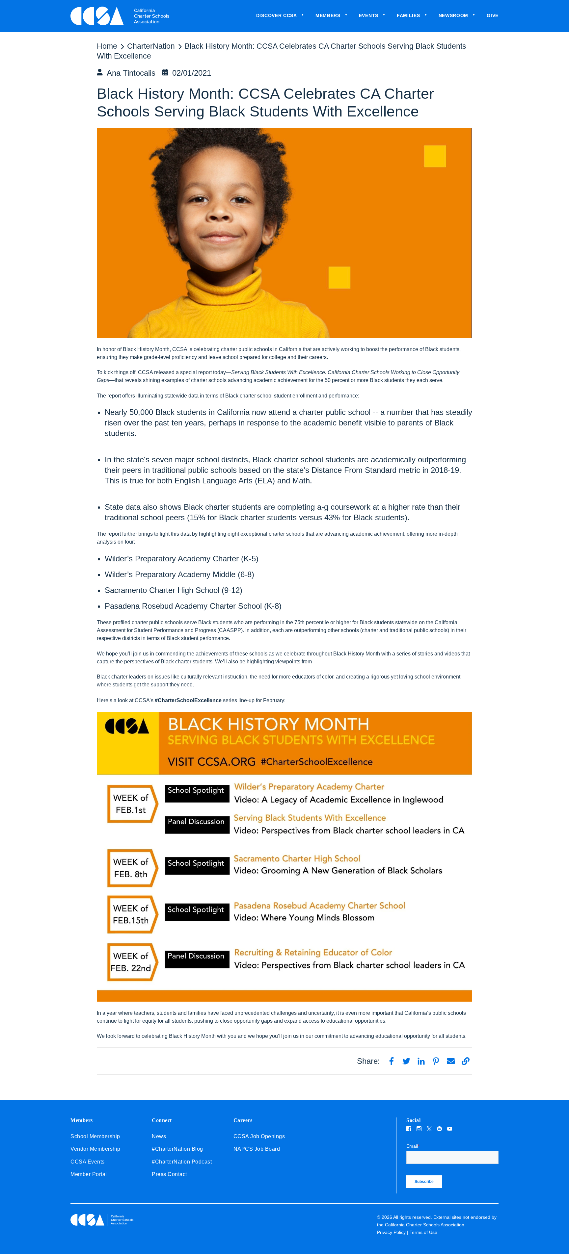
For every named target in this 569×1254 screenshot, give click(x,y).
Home (107, 46)
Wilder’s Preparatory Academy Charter (172, 558)
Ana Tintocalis (131, 72)
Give (493, 15)
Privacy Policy (391, 1232)
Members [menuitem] (81, 1120)
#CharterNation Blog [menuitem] (177, 1149)
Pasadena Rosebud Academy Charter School (183, 605)
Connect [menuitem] (162, 1120)
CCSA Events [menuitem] (87, 1161)
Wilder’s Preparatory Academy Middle (170, 574)
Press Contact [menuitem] (169, 1174)
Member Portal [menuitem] (88, 1174)
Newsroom (454, 15)
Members (327, 15)
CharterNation (151, 46)
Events (368, 15)
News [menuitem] (159, 1136)
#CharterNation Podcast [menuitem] (182, 1161)
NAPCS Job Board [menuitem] (256, 1149)
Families (408, 15)
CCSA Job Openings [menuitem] (259, 1136)
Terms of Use (423, 1232)
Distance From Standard (354, 470)
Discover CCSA (276, 15)
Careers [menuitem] (243, 1120)
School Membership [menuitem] (95, 1136)
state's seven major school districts (187, 459)
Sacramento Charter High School (162, 590)
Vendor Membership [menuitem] (95, 1149)
